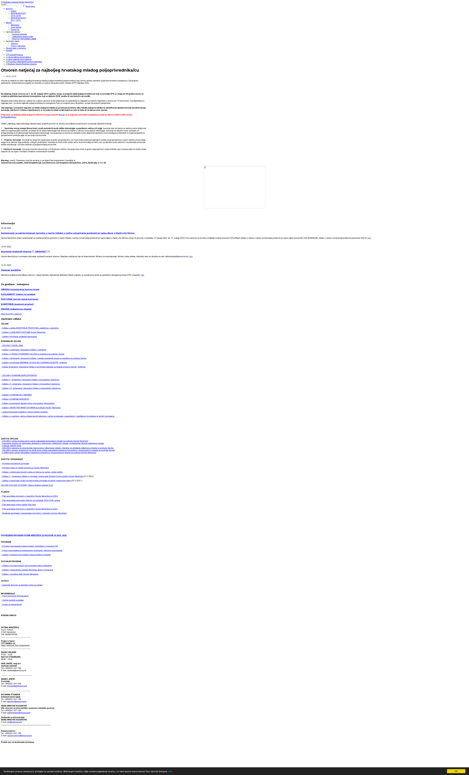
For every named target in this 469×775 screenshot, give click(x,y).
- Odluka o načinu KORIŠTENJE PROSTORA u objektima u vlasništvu (30, 328)
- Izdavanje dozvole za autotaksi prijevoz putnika (22, 585)
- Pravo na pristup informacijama (14, 596)
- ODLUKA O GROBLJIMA (12, 345)
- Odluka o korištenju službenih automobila (19, 336)
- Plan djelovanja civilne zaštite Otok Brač (18, 505)
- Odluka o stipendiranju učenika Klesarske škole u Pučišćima (27, 570)
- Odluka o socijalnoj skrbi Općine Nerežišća (19, 574)
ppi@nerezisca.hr (14, 722)
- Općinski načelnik (19, 34)
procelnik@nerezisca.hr (17, 686)
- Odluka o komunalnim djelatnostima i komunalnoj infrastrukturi (27, 403)
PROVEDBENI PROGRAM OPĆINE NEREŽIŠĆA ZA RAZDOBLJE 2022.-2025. (34, 535)
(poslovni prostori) (17, 304)
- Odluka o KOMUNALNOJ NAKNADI (16, 395)
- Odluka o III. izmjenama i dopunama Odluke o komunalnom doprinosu (31, 388)
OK (456, 771)
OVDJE (62, 115)
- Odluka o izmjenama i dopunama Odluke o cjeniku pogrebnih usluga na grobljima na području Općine (43, 358)
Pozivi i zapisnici (18, 46)
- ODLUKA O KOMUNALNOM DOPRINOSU (19, 375)
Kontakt (9, 50)
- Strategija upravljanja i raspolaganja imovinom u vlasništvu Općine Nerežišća (34, 513)
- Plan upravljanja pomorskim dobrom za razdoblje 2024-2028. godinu (30, 500)
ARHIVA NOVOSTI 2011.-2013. (18, 19)
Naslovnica (30, 6)
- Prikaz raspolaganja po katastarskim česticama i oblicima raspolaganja (31, 550)
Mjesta (9, 23)
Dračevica (15, 29)
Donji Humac (16, 27)
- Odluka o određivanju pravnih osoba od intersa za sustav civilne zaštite (32, 472)
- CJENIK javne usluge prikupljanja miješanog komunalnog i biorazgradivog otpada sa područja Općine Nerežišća (48, 453)
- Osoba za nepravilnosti (11, 604)
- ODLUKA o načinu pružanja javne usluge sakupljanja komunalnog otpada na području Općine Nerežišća (44, 441)
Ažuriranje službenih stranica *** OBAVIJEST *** (25, 251)
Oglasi (13, 11)
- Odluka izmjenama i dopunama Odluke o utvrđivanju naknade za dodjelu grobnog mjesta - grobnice (43, 367)
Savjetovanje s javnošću (16, 48)
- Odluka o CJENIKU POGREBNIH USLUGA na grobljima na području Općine (32, 354)
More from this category (11, 314)
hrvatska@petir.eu (8, 117)
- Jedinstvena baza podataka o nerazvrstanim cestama (24, 412)
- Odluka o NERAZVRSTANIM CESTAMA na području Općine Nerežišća (31, 408)
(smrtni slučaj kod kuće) (19, 299)
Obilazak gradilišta (11, 270)
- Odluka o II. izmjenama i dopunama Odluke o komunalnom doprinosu (30, 384)
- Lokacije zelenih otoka (11, 446)
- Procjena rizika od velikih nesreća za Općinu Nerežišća (25, 468)
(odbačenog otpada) (16, 309)
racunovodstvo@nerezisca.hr (19, 735)
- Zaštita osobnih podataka (12, 600)
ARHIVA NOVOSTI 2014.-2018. (18, 14)
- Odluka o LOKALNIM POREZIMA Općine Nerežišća (23, 332)
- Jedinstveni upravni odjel (22, 36)
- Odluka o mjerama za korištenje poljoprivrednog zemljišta (26, 555)
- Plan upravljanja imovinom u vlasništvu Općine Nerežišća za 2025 (29, 509)
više (170, 771)
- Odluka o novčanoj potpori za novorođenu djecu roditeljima (26, 566)
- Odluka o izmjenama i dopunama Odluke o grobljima (23, 350)
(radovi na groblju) (18, 294)
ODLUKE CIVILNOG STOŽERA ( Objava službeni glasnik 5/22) (27, 485)
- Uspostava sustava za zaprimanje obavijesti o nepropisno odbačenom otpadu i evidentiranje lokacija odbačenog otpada (52, 443)
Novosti (9, 9)
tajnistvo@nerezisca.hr (17, 701)
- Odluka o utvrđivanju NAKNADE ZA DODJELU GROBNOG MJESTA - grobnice (34, 362)
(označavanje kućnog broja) (20, 289)
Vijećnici (14, 43)
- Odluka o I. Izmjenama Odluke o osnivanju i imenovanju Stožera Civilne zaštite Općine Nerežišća (42, 476)
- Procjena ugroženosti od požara (15, 463)
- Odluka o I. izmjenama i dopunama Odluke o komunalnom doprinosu (30, 380)
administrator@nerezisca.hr (19, 713)
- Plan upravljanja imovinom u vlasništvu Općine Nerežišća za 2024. (29, 496)
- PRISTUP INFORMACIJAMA (23, 39)
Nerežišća (15, 25)
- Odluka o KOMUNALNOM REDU (15, 399)
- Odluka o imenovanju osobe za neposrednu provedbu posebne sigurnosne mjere (36, 480)
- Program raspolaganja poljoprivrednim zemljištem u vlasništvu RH (29, 546)
